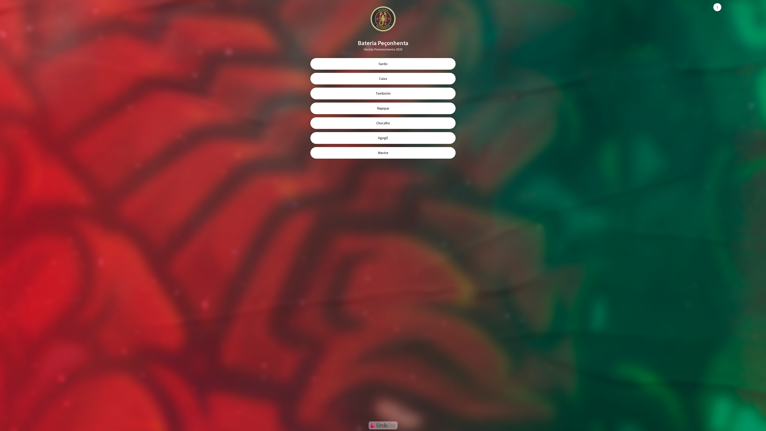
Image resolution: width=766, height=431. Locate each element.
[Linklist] (383, 425)
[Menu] (717, 7)
